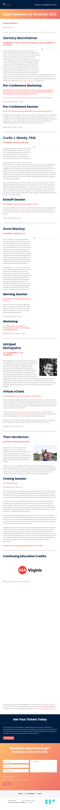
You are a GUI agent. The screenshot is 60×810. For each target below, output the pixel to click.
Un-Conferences (46, 5)
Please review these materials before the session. (23, 545)
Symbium (33, 361)
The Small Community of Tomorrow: (17, 90)
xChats (54, 5)
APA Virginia (51, 704)
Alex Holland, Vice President (30, 97)
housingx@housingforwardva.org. (48, 708)
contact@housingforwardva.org (16, 802)
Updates (37, 5)
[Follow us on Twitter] (50, 800)
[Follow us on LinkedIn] (53, 800)
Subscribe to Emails (8, 777)
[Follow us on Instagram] (46, 803)
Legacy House (23, 210)
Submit (7, 784)
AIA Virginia (43, 704)
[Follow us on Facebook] (46, 800)
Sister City (13, 267)
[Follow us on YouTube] (50, 803)
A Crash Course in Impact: (13, 326)
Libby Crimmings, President (13, 97)
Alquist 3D (10, 67)
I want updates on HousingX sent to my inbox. (16, 779)
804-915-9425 (12, 800)
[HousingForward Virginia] (7, 4)
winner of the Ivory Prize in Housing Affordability (28, 412)
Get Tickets (8, 738)
